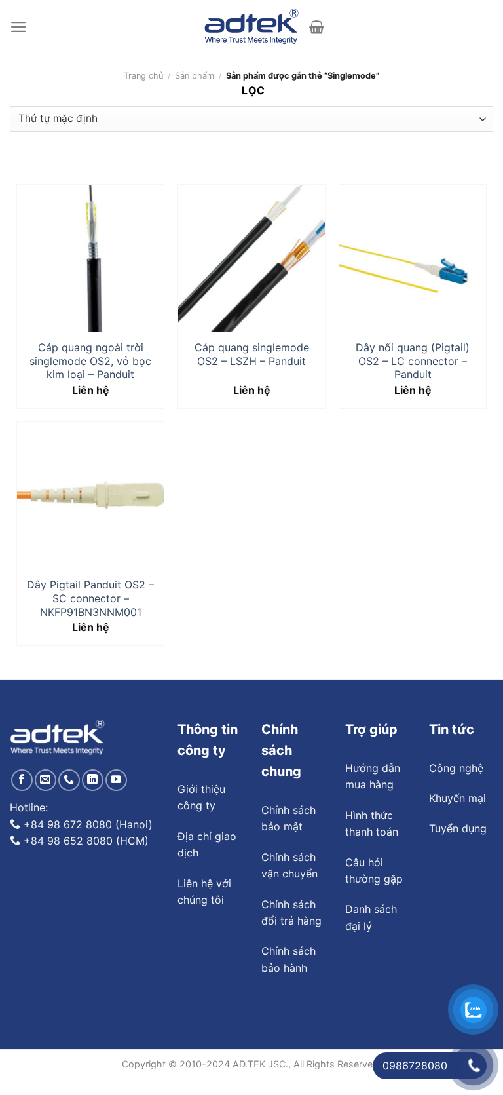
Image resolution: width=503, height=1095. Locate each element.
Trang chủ (143, 76)
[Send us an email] (45, 780)
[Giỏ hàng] (316, 26)
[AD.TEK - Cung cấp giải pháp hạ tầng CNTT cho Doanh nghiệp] (251, 27)
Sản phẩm (194, 76)
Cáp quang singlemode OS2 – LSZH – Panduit (252, 354)
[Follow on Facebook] (22, 780)
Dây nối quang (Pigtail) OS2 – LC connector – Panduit (413, 361)
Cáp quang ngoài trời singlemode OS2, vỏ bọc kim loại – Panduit (90, 361)
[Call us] (69, 780)
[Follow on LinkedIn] (92, 780)
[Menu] (19, 27)
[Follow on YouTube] (116, 780)
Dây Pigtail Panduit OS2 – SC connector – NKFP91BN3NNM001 (90, 598)
